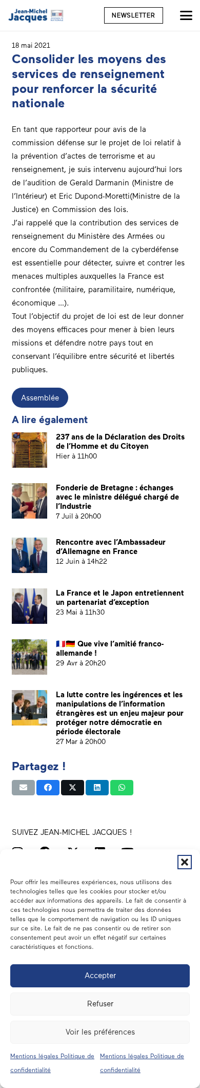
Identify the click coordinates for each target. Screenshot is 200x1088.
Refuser (100, 1003)
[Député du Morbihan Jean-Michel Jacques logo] (36, 15)
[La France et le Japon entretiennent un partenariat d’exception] (29, 606)
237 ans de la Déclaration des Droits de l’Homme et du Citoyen (120, 441)
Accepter (100, 975)
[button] (184, 862)
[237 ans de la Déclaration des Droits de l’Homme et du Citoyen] (29, 450)
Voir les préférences (100, 1032)
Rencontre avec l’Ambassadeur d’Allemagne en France (111, 547)
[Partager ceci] (47, 787)
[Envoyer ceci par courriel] (23, 787)
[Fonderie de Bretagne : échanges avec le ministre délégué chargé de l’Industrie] (29, 501)
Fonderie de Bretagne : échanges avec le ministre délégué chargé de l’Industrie (117, 497)
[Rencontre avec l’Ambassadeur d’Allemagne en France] (29, 555)
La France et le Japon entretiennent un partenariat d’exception (120, 597)
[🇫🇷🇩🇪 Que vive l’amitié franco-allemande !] (29, 657)
